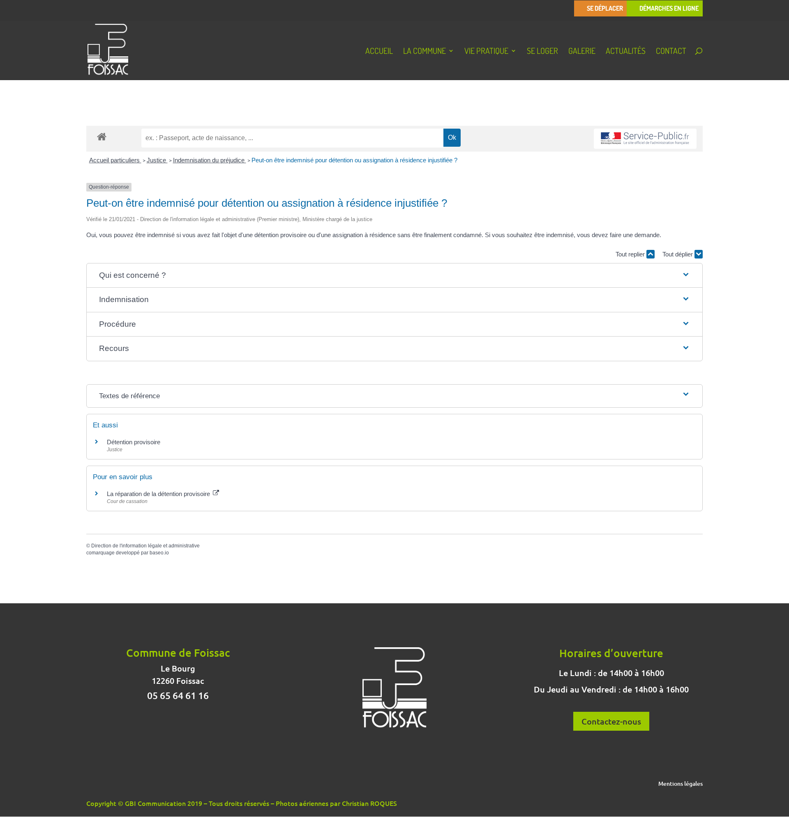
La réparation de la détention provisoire (159, 493)
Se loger (542, 52)
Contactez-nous (611, 721)
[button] (394, 275)
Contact (671, 52)
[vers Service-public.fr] (645, 139)
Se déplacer (605, 8)
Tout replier (631, 254)
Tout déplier (678, 254)
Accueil (379, 52)
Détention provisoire (133, 442)
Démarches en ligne (669, 8)
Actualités (626, 52)
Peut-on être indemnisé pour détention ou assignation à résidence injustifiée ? (354, 160)
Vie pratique (486, 52)
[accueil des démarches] (101, 136)
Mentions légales (680, 784)
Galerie (581, 52)
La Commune (424, 52)
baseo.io (159, 553)
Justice (157, 160)
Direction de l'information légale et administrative (145, 546)
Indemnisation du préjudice (209, 160)
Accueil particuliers (115, 160)
